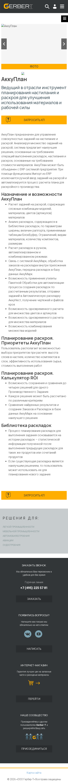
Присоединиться (34, 748)
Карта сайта (34, 772)
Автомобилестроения (16, 536)
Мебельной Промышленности (21, 531)
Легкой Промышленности (18, 527)
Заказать (34, 599)
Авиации (8, 540)
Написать (34, 648)
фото (34, 66)
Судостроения (11, 545)
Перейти (34, 699)
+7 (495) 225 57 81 (34, 588)
